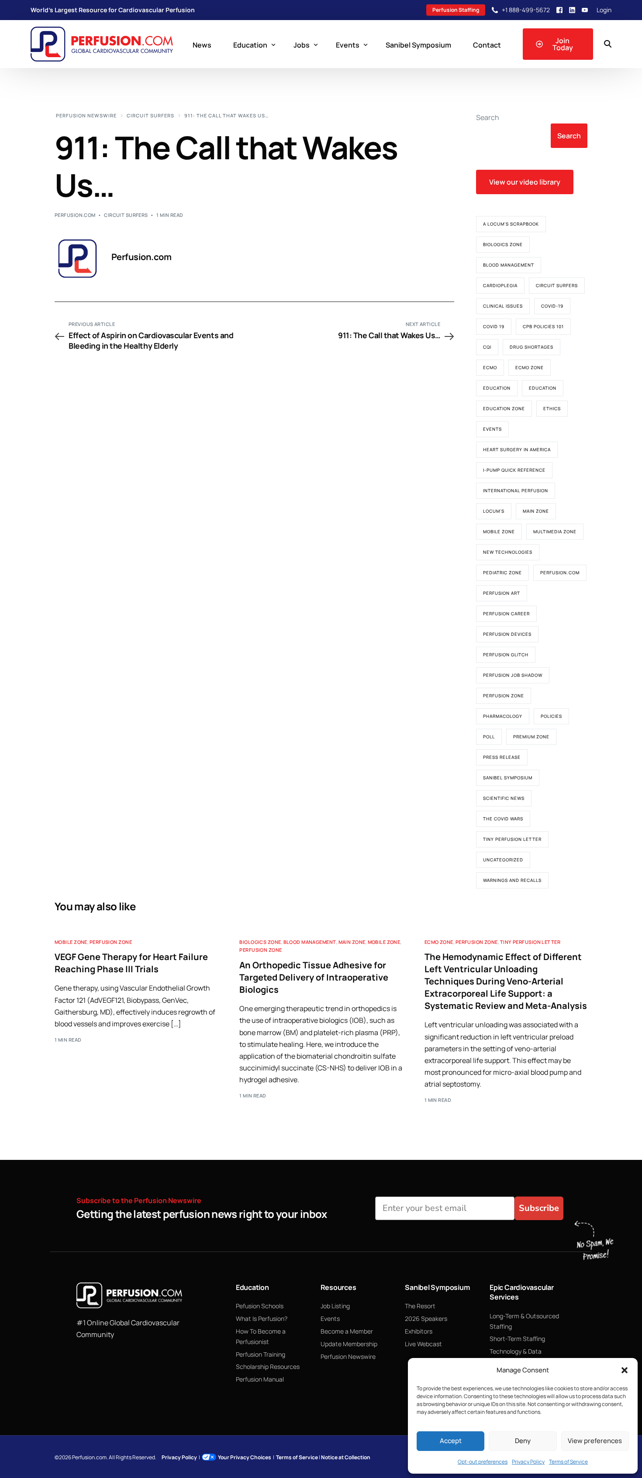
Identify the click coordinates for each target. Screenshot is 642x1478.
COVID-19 (552, 306)
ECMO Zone (529, 367)
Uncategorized (503, 860)
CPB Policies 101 (543, 326)
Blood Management (508, 265)
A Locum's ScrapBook (511, 224)
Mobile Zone (499, 531)
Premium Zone (531, 737)
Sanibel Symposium (507, 778)
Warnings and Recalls (512, 880)
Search (487, 117)
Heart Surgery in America (517, 449)
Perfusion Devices (507, 634)
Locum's (493, 511)
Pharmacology (502, 716)
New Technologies (507, 552)
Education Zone (504, 408)
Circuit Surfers (126, 215)
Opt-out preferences (482, 1461)
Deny (523, 1440)
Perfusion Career (506, 613)
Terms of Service (568, 1461)
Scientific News (504, 798)
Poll (489, 737)
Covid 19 (493, 326)
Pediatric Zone (502, 572)
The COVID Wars (503, 819)
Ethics (552, 408)
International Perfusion (515, 490)
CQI (487, 347)
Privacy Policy (528, 1461)
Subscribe (539, 1208)
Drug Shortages (531, 347)
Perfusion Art (501, 593)
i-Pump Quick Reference (514, 470)
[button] (624, 1370)
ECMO (490, 367)
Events (492, 429)
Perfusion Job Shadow (512, 675)
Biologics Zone (503, 244)
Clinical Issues (503, 306)
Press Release (502, 757)
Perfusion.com (75, 215)
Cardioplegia (500, 285)
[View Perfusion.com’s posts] (77, 258)
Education (497, 388)
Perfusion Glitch (505, 655)
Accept (451, 1440)
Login (604, 10)
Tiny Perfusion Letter (512, 839)
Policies (551, 716)
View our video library (524, 182)
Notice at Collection (345, 1457)
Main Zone (536, 511)
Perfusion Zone (503, 696)
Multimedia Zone (554, 531)
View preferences (595, 1440)
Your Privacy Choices (244, 1457)
